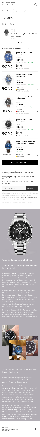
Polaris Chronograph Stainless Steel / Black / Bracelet (24, 35)
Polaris (27, 11)
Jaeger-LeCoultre (19, 11)
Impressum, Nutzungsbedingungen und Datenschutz (10, 429)
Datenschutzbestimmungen (29, 197)
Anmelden (30, 188)
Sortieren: (13, 48)
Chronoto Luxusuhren (7, 11)
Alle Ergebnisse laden (20, 163)
